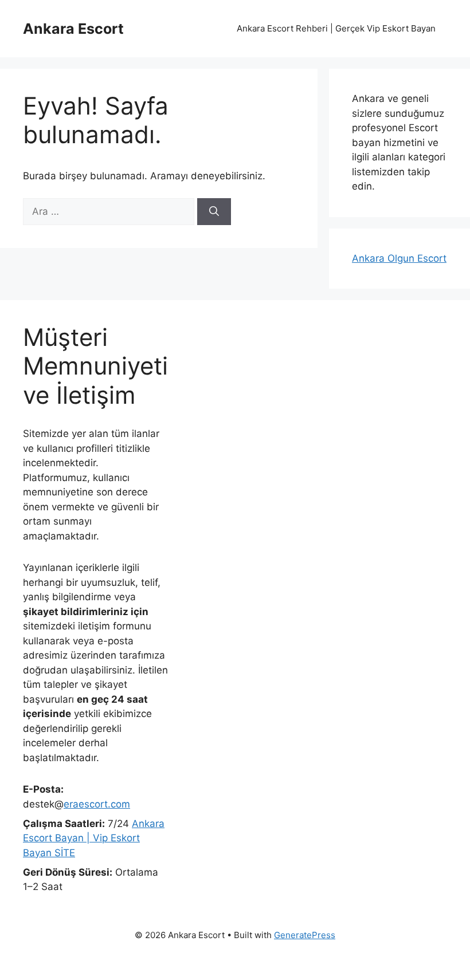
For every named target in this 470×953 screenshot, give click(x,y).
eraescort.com (97, 804)
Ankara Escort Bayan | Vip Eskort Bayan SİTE (93, 838)
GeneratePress (304, 935)
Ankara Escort (73, 28)
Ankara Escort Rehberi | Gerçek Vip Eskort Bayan (336, 28)
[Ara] (214, 212)
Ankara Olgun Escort (399, 258)
